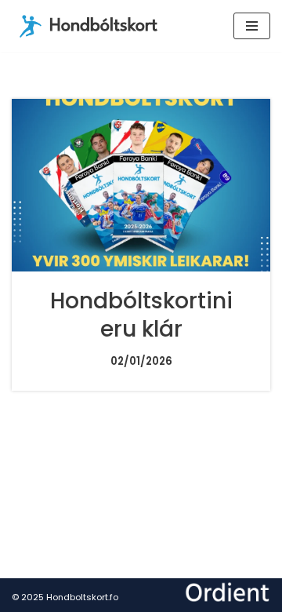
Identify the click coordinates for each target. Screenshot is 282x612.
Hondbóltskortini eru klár (141, 315)
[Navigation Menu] (251, 26)
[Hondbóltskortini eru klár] (141, 185)
